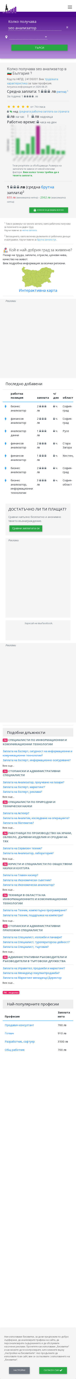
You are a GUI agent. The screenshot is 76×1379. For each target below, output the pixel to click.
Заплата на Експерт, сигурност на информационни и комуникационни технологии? (37, 753)
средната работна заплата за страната (44, 111)
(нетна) (62, 91)
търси (39, 47)
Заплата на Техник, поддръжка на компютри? (33, 915)
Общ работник (15, 1049)
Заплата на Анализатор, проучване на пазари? (33, 782)
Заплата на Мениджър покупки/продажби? (31, 973)
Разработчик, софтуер (20, 1041)
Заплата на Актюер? (16, 813)
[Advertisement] (38, 340)
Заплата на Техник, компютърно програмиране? (35, 910)
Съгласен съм (51, 1370)
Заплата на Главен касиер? (20, 875)
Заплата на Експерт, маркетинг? (24, 787)
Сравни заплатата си (25, 528)
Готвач (9, 1033)
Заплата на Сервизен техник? (22, 848)
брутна (47, 186)
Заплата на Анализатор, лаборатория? (28, 853)
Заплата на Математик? (18, 823)
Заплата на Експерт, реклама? (22, 791)
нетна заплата (29, 230)
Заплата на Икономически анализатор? (29, 885)
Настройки (19, 1370)
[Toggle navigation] (70, 7)
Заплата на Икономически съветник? (27, 880)
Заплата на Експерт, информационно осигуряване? (37, 760)
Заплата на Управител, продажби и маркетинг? (34, 968)
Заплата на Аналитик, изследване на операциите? (36, 818)
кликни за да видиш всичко (50, 210)
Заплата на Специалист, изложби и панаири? (32, 937)
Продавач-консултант (19, 1025)
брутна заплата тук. (47, 239)
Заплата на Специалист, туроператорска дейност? (36, 942)
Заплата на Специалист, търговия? (26, 947)
